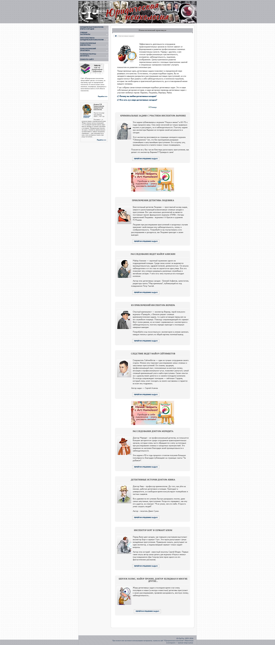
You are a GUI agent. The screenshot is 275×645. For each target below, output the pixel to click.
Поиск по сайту (87, 59)
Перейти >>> (102, 96)
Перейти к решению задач (145, 159)
